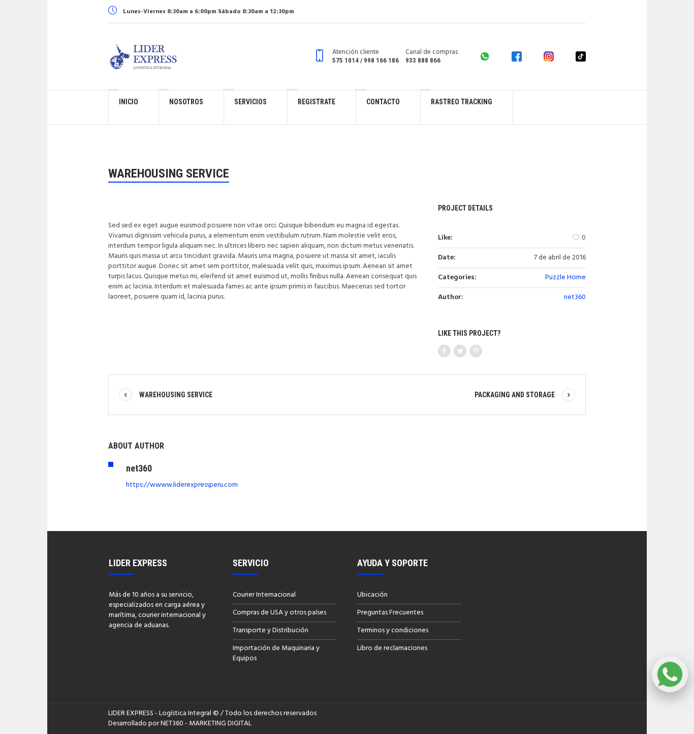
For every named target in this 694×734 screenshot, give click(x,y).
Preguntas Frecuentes (390, 613)
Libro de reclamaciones (392, 648)
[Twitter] (460, 351)
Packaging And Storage (515, 395)
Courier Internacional (264, 595)
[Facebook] (444, 351)
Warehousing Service (175, 395)
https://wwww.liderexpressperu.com (182, 485)
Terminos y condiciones (392, 630)
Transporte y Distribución (270, 630)
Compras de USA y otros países (279, 613)
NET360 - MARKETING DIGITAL (206, 723)
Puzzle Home (565, 277)
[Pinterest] (476, 351)
